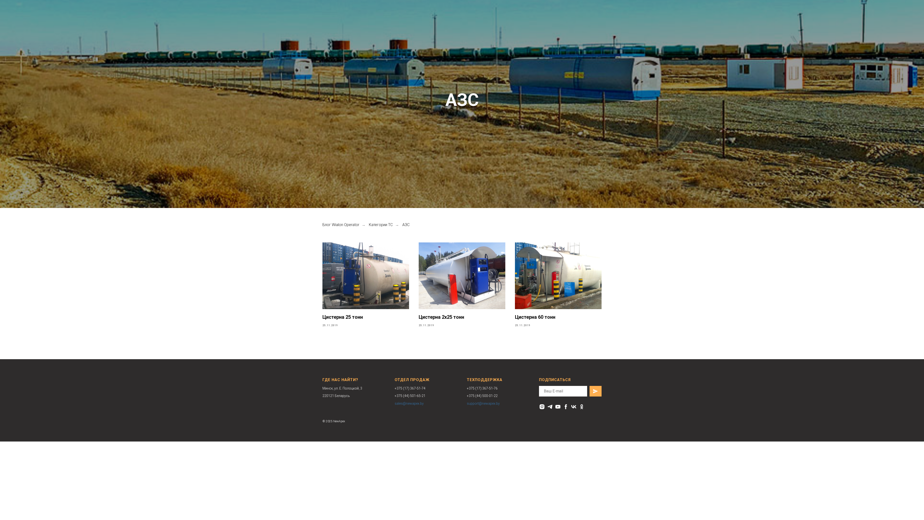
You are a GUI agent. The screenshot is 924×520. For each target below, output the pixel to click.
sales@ (400, 403)
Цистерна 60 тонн (535, 317)
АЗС (406, 224)
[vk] (574, 407)
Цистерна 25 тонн (342, 317)
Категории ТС (381, 224)
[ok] (582, 407)
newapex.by (415, 403)
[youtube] (558, 407)
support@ (474, 403)
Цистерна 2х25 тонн (441, 317)
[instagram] (542, 407)
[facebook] (566, 407)
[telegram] (550, 407)
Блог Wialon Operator (340, 224)
